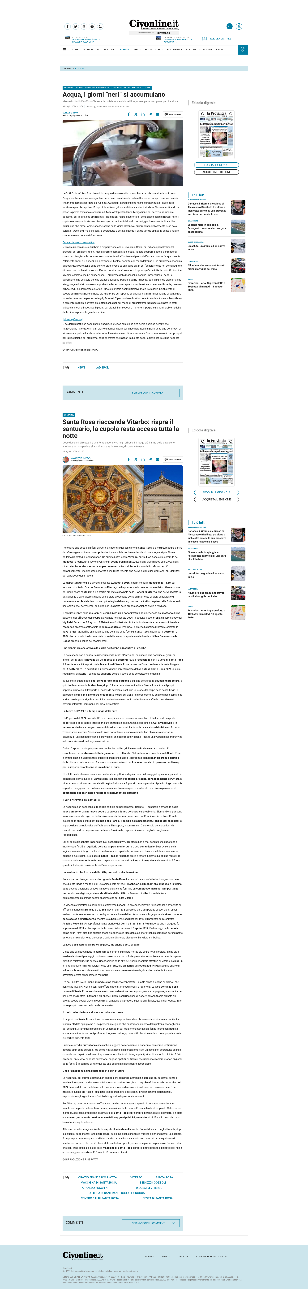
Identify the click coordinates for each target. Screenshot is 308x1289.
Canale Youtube (92, 26)
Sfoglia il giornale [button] (217, 165)
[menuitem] (75, 50)
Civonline (67, 68)
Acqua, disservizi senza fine (78, 242)
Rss (100, 26)
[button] (239, 27)
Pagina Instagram (84, 26)
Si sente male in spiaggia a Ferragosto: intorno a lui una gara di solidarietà (207, 228)
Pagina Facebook (67, 26)
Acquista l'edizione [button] (216, 172)
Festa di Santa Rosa (158, 1198)
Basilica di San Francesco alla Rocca (116, 1193)
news (81, 367)
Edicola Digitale (220, 38)
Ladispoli (102, 367)
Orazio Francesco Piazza (97, 1177)
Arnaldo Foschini (95, 1187)
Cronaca (79, 68)
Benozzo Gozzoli (153, 1182)
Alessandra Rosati (81, 458)
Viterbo (136, 1177)
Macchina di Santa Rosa (99, 1182)
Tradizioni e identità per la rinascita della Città (86, 40)
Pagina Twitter (76, 26)
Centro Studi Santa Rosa (100, 1198)
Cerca (230, 26)
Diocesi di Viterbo (149, 1187)
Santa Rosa (164, 1177)
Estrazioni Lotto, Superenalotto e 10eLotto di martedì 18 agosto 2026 (206, 287)
